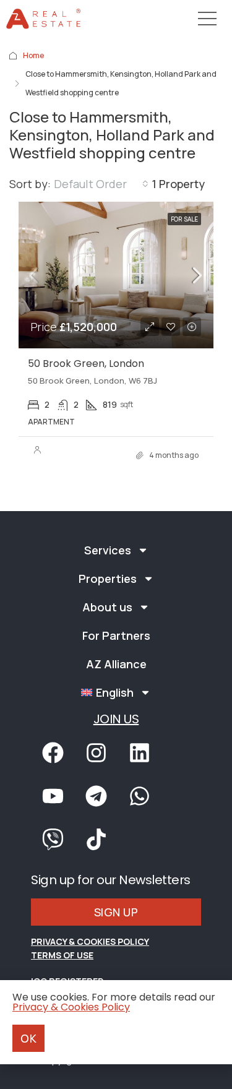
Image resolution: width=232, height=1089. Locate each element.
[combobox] (101, 184)
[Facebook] (52, 753)
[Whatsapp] (139, 796)
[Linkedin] (139, 753)
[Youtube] (52, 796)
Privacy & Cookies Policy (90, 941)
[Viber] (52, 839)
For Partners (116, 635)
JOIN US (116, 719)
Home (33, 55)
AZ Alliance (116, 663)
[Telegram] (96, 796)
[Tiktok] (96, 839)
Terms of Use (62, 955)
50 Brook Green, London (86, 363)
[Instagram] (96, 753)
